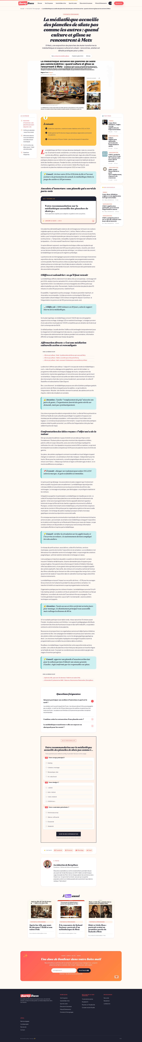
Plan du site (23, 1027)
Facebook (59, 850)
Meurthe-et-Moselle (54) (88, 1004)
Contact (22, 1030)
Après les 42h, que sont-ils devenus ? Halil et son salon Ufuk (61, 677)
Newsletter (119, 3)
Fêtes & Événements (101, 3)
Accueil (22, 8)
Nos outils (106, 998)
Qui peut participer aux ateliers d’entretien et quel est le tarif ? (65, 701)
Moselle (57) (85, 1002)
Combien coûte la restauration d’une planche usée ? (63, 719)
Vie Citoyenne (49, 3)
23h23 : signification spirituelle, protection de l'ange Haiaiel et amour (113, 142)
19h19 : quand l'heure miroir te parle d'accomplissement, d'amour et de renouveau (115, 174)
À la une (40, 3)
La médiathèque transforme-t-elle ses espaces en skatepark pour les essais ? (62, 726)
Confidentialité (24, 1024)
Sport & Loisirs (73, 3)
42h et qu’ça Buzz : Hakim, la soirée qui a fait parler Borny (61, 357)
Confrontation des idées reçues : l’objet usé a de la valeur (28, 147)
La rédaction (107, 1003)
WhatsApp (80, 850)
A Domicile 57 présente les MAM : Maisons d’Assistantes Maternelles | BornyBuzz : (68, 680)
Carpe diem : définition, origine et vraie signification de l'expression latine (111, 196)
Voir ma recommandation (68, 834)
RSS (121, 1038)
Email (90, 850)
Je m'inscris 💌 (84, 970)
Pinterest (69, 850)
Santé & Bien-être (61, 3)
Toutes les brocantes (87, 999)
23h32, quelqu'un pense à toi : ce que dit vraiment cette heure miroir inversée (114, 158)
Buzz (26, 3)
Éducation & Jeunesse (86, 3)
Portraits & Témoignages (33, 8)
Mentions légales (24, 1021)
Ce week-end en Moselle (88, 1007)
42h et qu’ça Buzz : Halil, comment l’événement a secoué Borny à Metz (65, 360)
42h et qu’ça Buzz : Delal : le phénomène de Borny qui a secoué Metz (64, 355)
